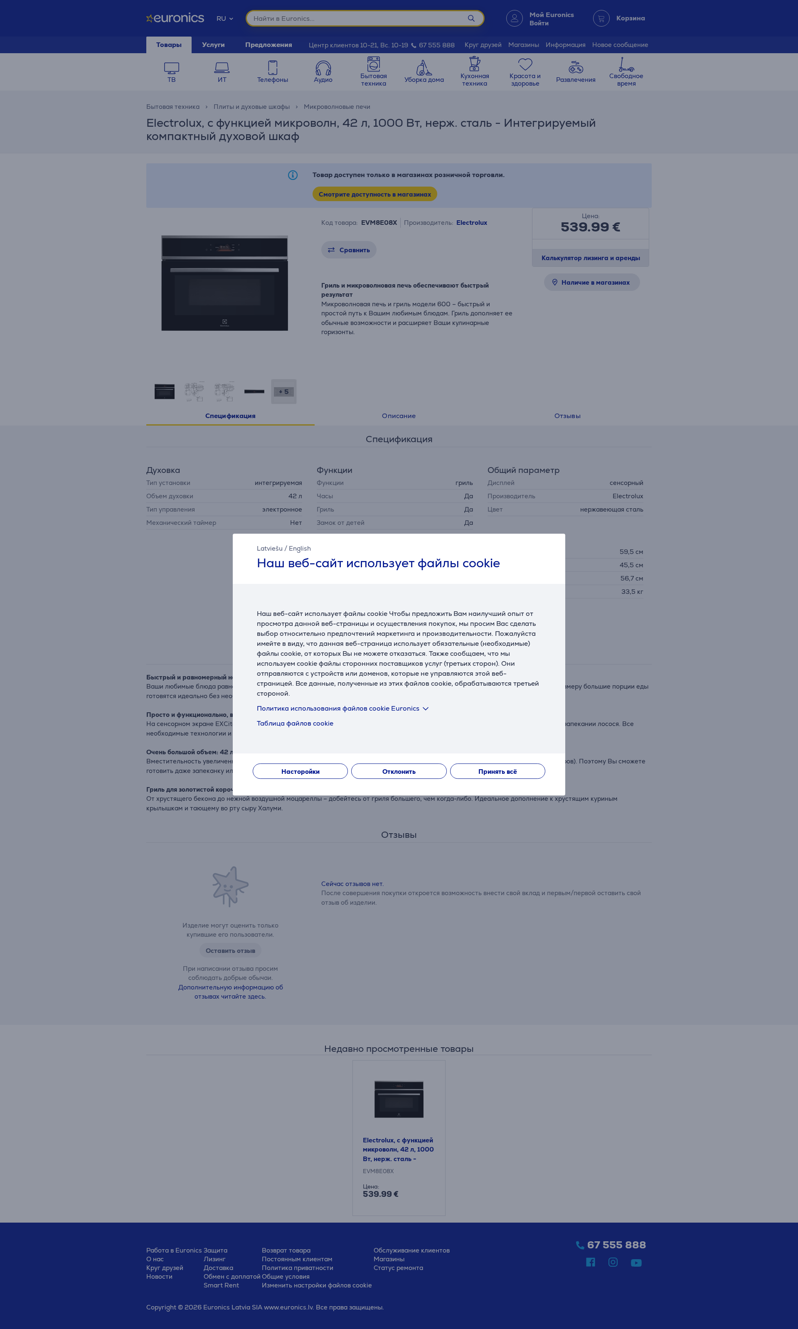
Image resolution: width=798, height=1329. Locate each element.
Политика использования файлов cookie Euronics (338, 708)
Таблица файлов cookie (295, 723)
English (300, 548)
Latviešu (270, 548)
